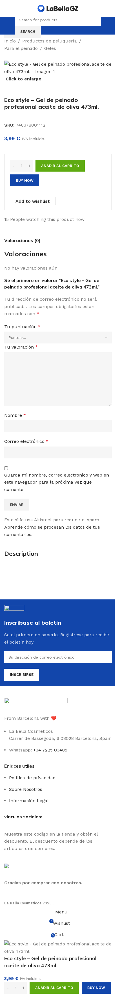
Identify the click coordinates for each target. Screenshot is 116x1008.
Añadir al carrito (60, 166)
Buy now (96, 988)
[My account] (106, 25)
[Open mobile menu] (10, 25)
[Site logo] (58, 8)
